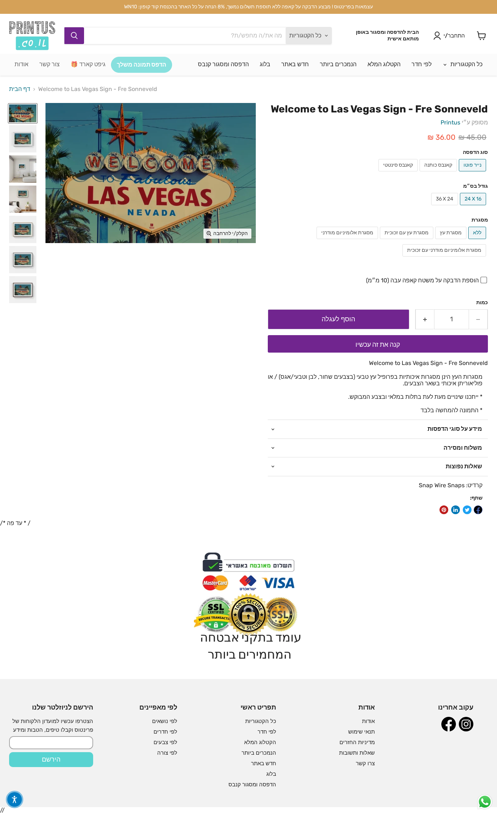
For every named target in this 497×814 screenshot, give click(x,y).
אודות (21, 64)
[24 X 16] (474, 206)
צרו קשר (365, 763)
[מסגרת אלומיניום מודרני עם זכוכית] (445, 258)
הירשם (51, 759)
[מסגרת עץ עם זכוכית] (407, 240)
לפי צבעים (165, 742)
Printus (450, 122)
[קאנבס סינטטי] (399, 173)
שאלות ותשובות (357, 753)
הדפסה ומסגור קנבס (223, 64)
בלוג (265, 64)
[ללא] (478, 240)
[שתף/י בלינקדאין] (455, 509)
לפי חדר (421, 64)
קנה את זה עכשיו (377, 345)
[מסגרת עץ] (451, 240)
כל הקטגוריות (465, 64)
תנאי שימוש (361, 731)
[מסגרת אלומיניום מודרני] (348, 240)
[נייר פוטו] (473, 173)
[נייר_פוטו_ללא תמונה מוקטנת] (22, 113)
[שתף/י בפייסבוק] (478, 509)
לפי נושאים (164, 721)
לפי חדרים (165, 731)
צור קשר (49, 64)
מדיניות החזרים (357, 742)
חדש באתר (295, 64)
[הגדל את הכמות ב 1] (425, 319)
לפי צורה (167, 753)
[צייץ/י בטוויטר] (467, 509)
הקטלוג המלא (384, 64)
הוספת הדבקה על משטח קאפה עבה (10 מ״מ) (422, 280)
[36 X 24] (445, 206)
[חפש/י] (74, 35)
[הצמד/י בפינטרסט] (444, 509)
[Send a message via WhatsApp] (484, 801)
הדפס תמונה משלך (141, 64)
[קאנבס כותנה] (439, 173)
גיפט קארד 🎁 (88, 64)
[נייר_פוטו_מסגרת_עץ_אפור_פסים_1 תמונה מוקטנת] (22, 169)
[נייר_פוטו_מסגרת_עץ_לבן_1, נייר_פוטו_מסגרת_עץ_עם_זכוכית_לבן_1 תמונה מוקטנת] (22, 138)
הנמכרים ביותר (338, 64)
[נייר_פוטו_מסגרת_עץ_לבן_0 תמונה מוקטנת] (22, 199)
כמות (482, 303)
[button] (14, 799)
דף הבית (19, 89)
